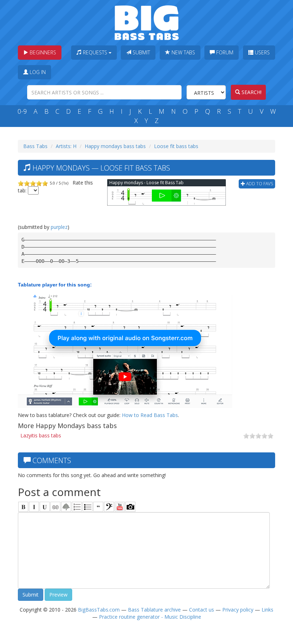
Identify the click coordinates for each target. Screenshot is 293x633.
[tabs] (109, 507)
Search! (251, 92)
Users (261, 52)
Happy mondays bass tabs (115, 146)
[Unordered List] (88, 507)
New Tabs (182, 52)
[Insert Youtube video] (120, 507)
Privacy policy (237, 609)
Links (267, 609)
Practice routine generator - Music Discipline (150, 616)
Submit (140, 52)
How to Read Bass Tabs (150, 415)
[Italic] (34, 507)
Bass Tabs (35, 146)
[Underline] (45, 507)
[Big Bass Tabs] (147, 22)
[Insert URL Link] (55, 507)
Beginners (42, 52)
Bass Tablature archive (154, 609)
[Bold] (23, 507)
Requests (95, 52)
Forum (224, 52)
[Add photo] (130, 507)
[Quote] (98, 507)
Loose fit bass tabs (176, 146)
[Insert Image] (66, 507)
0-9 (22, 111)
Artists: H (66, 146)
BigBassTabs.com (99, 609)
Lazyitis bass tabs (40, 435)
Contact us (201, 609)
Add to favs (259, 184)
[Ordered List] (77, 507)
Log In (37, 72)
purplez (59, 227)
